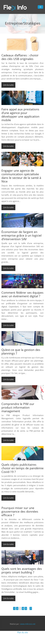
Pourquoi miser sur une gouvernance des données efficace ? (19, 511)
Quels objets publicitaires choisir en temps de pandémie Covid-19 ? (22, 468)
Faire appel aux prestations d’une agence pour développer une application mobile (20, 114)
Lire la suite (8, 85)
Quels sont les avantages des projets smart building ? (21, 570)
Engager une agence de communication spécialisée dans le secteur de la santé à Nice (21, 175)
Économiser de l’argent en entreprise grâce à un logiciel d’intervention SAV (21, 235)
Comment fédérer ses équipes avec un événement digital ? (22, 294)
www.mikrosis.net (27, 624)
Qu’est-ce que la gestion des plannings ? (20, 351)
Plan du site (22, 632)
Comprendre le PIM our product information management (17, 407)
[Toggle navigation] (40, 7)
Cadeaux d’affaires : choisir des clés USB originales (20, 57)
